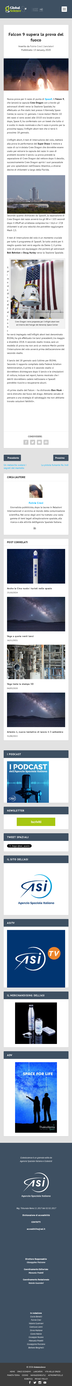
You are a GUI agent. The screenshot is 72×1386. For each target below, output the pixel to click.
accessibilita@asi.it (36, 1229)
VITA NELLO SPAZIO (52, 1371)
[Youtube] (45, 1382)
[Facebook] (29, 1382)
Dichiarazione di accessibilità (36, 1215)
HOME (12, 1371)
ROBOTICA (28, 1379)
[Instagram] (40, 1382)
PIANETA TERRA (13, 1375)
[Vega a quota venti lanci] (36, 614)
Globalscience (40, 1367)
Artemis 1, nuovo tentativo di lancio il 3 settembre (35, 731)
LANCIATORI (38, 1371)
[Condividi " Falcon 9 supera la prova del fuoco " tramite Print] (46, 442)
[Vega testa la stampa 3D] (36, 662)
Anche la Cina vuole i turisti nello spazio (29, 588)
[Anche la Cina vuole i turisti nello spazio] (36, 566)
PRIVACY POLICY (41, 1379)
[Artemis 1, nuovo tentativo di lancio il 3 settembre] (36, 710)
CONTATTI (36, 1222)
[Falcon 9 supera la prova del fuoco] (36, 74)
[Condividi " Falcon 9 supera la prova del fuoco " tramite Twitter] (32, 442)
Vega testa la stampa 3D (20, 683)
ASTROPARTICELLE (55, 1375)
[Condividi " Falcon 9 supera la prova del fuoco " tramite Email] (39, 442)
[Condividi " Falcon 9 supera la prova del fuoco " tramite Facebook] (26, 442)
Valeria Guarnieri (36, 1283)
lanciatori (49, 46)
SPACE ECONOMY (24, 1371)
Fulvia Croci (36, 46)
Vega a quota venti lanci (20, 636)
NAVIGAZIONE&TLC (38, 1375)
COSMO (25, 1375)
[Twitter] (34, 1382)
